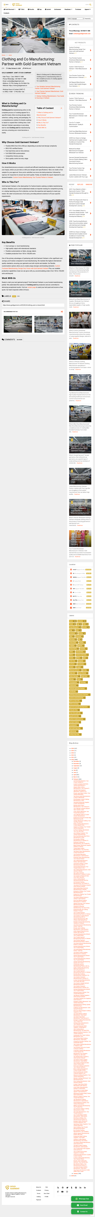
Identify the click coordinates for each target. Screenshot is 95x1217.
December (76, 761)
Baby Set (72, 673)
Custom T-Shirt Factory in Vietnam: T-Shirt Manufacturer (80, 261)
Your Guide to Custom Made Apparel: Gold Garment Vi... (81, 1091)
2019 (72, 1175)
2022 (72, 755)
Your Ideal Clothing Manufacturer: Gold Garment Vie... (82, 1143)
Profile (46, 1196)
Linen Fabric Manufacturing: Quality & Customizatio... (81, 1088)
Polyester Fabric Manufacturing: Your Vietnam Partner (82, 858)
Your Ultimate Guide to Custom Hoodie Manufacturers (81, 815)
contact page (31, 287)
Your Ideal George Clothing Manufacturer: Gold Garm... (80, 1167)
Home (3, 55)
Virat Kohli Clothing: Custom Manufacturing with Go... (81, 864)
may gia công (73, 710)
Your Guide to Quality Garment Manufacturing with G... (81, 983)
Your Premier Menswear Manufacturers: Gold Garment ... (82, 855)
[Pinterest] (76, 1188)
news (10, 55)
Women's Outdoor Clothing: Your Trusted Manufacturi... (82, 1097)
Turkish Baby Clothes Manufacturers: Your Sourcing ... (82, 849)
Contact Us (83, 1211)
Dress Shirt (73, 642)
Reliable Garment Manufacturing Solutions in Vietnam (82, 922)
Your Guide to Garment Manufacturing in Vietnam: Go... (81, 987)
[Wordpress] (63, 1188)
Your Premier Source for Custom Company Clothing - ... (82, 1048)
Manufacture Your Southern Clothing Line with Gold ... (80, 1054)
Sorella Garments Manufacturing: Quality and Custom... (82, 962)
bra (79, 639)
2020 (72, 759)
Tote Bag (82, 682)
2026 (72, 748)
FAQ (46, 1187)
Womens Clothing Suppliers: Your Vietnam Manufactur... (82, 1075)
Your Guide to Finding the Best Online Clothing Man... (81, 1063)
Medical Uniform (74, 670)
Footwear (78, 9)
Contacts (6, 13)
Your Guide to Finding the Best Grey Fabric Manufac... (81, 876)
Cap (40, 9)
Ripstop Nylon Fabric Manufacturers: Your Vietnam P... (82, 806)
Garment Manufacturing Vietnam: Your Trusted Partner (82, 959)
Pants (78, 679)
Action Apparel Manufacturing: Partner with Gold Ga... (81, 931)
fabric (78, 657)
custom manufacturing (76, 697)
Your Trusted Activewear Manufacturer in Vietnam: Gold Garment (77, 539)
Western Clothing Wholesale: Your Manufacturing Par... (82, 1078)
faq (78, 624)
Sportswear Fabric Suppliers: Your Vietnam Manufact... (82, 1124)
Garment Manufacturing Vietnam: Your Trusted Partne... (82, 934)
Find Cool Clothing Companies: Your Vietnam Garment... (81, 1066)
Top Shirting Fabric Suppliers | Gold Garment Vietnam (81, 1057)
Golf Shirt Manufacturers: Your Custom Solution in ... (81, 781)
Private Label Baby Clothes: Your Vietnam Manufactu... (82, 794)
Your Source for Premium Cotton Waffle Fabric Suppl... (82, 1170)
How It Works (42, 120)
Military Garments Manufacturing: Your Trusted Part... (82, 1106)
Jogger (79, 667)
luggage (80, 661)
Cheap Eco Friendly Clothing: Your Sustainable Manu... (82, 1042)
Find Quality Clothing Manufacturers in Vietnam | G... (81, 840)
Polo (84, 624)
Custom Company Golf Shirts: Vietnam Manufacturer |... (81, 784)
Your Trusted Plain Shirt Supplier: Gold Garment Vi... (82, 1149)
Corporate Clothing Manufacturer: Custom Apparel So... (82, 1051)
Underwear (73, 685)
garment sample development (78, 707)
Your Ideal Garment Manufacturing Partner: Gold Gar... (82, 925)
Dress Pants (73, 648)
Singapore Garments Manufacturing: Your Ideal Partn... (82, 907)
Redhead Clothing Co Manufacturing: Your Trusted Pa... (82, 843)
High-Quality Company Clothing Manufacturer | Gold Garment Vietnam (16, 327)
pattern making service (76, 719)
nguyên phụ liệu (74, 716)
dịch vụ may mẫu (75, 700)
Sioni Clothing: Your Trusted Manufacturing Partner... (81, 1127)
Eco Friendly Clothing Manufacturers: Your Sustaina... (81, 1131)
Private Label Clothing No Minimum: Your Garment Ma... (81, 1161)
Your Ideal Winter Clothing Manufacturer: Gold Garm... (80, 1014)
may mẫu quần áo (75, 713)
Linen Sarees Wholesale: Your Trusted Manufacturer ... (81, 812)
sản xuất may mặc (75, 728)
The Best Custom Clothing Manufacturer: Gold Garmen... (81, 1146)
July (74, 770)
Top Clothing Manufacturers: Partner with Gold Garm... (81, 861)
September (76, 765)
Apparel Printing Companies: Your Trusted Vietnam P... (82, 1033)
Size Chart (46, 1193)
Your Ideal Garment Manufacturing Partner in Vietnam (82, 944)
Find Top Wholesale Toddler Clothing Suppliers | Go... (81, 1072)
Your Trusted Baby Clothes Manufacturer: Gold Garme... (81, 1115)
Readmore (77, 276)
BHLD (71, 654)
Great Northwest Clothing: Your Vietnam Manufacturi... (81, 1103)
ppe (84, 657)
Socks (71, 657)
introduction (79, 651)
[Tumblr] (71, 1188)
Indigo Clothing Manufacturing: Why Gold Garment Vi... (81, 968)
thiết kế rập (73, 731)
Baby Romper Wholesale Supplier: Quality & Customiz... (82, 846)
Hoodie (31, 9)
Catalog (39, 1196)
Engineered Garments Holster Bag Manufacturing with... (82, 818)
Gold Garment (9, 9)
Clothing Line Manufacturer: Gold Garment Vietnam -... (82, 1008)
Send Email (83, 1205)
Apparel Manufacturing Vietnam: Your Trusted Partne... (82, 956)
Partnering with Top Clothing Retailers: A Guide (81, 910)
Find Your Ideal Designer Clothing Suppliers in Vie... (82, 1011)
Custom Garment (81, 654)
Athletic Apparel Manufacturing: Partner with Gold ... (81, 1134)
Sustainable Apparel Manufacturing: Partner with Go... (82, 965)
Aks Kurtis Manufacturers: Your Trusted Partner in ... (81, 1112)
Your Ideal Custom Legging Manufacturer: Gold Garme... (81, 1060)
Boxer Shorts (82, 673)
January (75, 1173)
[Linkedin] (80, 1188)
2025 (72, 750)
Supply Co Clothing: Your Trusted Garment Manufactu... (82, 827)
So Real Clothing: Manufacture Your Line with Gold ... (81, 830)
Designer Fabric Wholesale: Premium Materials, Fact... (81, 1121)
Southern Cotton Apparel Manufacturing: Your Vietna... (81, 1140)
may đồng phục (74, 627)
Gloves (71, 679)
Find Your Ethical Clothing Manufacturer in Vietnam (80, 901)
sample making (74, 722)
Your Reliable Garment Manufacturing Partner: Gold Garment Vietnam (47, 87)
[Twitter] (67, 1188)
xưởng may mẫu (74, 734)
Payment (38, 1199)
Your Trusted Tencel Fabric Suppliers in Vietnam (80, 1152)
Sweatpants (73, 682)
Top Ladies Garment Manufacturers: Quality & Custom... (82, 873)
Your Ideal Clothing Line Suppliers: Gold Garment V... (82, 999)
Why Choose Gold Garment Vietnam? (49, 117)
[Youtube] (62, 1192)
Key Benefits (42, 125)
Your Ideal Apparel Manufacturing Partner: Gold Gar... (82, 950)
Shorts (81, 633)
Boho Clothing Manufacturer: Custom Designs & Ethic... (81, 1069)
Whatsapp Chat (84, 1199)
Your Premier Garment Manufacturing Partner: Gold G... (82, 941)
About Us (38, 1187)
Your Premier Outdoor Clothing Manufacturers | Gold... (81, 1109)
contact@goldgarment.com (81, 33)
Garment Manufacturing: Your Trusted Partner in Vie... (81, 867)
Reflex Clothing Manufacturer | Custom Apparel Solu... (81, 824)
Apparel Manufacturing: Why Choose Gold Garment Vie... (81, 919)
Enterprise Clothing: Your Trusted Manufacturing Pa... (82, 892)
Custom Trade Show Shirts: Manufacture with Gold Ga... (80, 1085)
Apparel (87, 9)
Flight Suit (84, 676)
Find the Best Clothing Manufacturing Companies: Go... (82, 974)
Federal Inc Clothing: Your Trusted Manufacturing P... (82, 895)
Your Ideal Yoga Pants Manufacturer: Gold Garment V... (82, 1017)
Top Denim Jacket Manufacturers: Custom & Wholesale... (82, 797)
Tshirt (71, 624)
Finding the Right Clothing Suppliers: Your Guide (80, 1137)
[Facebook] (58, 1192)
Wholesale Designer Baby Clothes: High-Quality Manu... (82, 1094)
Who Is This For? (43, 122)
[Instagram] (67, 1192)
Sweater (82, 648)
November (76, 763)
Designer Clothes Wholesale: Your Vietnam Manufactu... (82, 1002)
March (75, 777)
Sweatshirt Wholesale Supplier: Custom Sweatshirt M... (81, 803)
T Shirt (22, 9)
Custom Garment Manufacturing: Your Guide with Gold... (82, 980)
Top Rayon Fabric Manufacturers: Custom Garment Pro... (82, 852)
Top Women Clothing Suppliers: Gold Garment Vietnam (82, 996)
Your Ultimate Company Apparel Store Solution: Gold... (82, 809)
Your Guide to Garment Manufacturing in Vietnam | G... (81, 977)
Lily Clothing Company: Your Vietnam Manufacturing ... (81, 833)
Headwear (68, 9)
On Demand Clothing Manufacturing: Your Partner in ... (82, 882)
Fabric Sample (74, 676)
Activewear (57, 9)
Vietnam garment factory (77, 688)
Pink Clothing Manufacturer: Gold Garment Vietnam (82, 1082)
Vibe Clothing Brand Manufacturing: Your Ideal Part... (82, 1029)
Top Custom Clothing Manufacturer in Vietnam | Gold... (82, 1045)
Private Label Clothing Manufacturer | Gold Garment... (81, 928)
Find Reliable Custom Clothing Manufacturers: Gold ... (81, 800)
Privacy (47, 1190)
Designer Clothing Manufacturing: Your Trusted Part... (82, 1020)
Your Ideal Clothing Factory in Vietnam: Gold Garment (81, 898)
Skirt (71, 636)
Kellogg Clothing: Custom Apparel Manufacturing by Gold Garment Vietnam (47, 327)
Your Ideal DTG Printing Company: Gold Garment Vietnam (82, 885)
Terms (38, 1193)
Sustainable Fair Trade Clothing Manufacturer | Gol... (82, 1036)
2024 (72, 753)
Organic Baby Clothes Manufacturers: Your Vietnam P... (82, 787)
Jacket (48, 9)
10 (72, 531)
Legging (72, 645)
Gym (77, 630)
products (72, 633)
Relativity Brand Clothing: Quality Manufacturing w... (82, 1005)
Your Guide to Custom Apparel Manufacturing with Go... (81, 916)
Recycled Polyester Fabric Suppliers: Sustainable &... (80, 1026)
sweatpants (73, 725)
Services (72, 639)
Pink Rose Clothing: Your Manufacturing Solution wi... (80, 1118)
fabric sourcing (74, 703)
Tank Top (72, 661)
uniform (72, 664)
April (74, 774)
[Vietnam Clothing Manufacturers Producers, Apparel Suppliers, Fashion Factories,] (17, 5)
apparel (80, 645)
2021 (72, 757)
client (71, 651)
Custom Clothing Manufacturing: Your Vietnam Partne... (82, 1158)
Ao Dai (84, 670)
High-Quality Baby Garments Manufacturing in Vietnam (81, 889)
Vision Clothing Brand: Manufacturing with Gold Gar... (81, 879)
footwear (78, 636)
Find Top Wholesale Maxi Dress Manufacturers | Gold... (82, 836)
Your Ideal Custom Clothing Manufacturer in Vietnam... (80, 953)
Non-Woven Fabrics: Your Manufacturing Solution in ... (81, 1164)
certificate (73, 691)
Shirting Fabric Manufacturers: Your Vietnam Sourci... (81, 1023)
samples (80, 621)
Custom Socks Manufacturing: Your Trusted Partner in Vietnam (33, 177)
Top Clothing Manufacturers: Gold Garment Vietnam (82, 870)
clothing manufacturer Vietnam (79, 694)
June (74, 772)
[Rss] (58, 1188)
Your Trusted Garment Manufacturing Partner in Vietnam (82, 913)
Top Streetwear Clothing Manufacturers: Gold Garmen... (81, 1100)
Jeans (71, 667)
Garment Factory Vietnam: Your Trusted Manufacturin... (81, 993)
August (75, 768)
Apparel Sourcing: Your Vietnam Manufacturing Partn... (82, 904)
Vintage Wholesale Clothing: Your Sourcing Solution (82, 821)
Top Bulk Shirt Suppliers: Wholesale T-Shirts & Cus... (80, 790)
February (76, 779)
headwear (81, 664)
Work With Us (42, 127)
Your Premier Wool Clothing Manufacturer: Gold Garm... (81, 1039)
